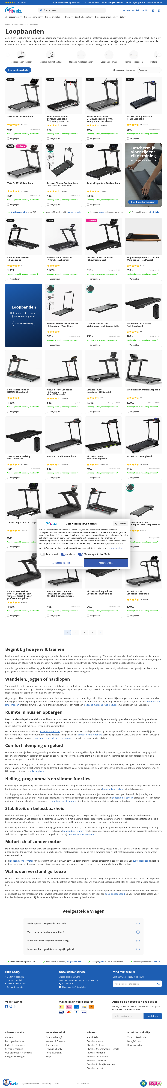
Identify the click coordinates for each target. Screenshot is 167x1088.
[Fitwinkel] (11, 1083)
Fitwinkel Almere (95, 1041)
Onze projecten (134, 1045)
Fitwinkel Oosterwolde (97, 1056)
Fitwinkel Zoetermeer (97, 1060)
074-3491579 (67, 983)
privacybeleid (116, 548)
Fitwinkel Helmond (96, 1052)
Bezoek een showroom (105, 17)
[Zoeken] (158, 984)
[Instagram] (11, 1006)
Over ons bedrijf (54, 1037)
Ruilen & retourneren (16, 983)
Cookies (56, 1083)
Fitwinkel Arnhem (95, 1045)
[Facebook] (6, 1006)
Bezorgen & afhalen (15, 980)
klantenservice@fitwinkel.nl (74, 987)
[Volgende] (100, 632)
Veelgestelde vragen (15, 1056)
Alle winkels (92, 1037)
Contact (9, 1037)
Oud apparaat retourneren (18, 1052)
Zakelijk (144, 10)
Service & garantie (15, 987)
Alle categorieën (12, 17)
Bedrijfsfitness (134, 1041)
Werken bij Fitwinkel (55, 1041)
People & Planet (54, 1052)
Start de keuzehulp (23, 323)
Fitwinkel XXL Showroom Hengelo (103, 1048)
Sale (122, 17)
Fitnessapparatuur (32, 17)
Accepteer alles (106, 562)
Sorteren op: (130, 70)
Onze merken (52, 1045)
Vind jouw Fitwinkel (130, 10)
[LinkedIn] (15, 1006)
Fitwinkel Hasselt (95, 1068)
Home (7, 24)
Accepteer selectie (61, 562)
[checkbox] (48, 554)
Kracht (67, 17)
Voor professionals (136, 1037)
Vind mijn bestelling (15, 977)
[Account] (153, 10)
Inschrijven (153, 1016)
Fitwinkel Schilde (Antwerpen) (101, 1064)
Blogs (48, 1056)
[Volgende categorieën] (159, 54)
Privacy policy (46, 1083)
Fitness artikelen (52, 17)
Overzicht (122, 523)
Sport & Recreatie (83, 17)
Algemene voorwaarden (30, 1083)
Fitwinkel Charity (54, 1048)
